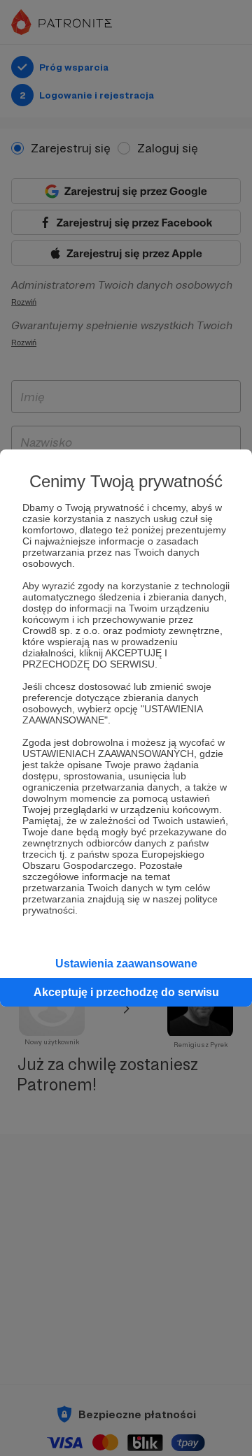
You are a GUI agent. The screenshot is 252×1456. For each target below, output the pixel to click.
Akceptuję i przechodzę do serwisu (126, 992)
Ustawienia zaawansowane (126, 964)
